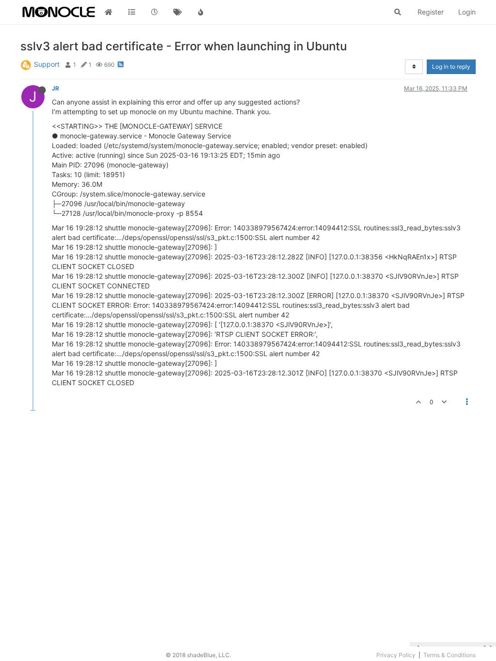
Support (47, 64)
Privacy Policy (396, 655)
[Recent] (154, 12)
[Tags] (177, 12)
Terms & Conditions (449, 655)
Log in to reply (451, 66)
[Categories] (131, 12)
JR (55, 88)
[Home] (108, 12)
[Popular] (200, 12)
